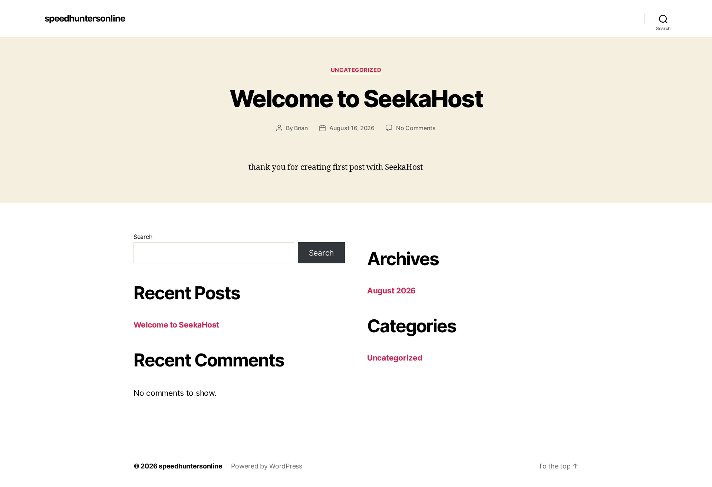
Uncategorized (356, 70)
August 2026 (391, 290)
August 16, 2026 (352, 128)
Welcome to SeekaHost (356, 98)
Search (143, 236)
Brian (301, 128)
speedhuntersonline (84, 18)
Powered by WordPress (266, 466)
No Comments (416, 128)
